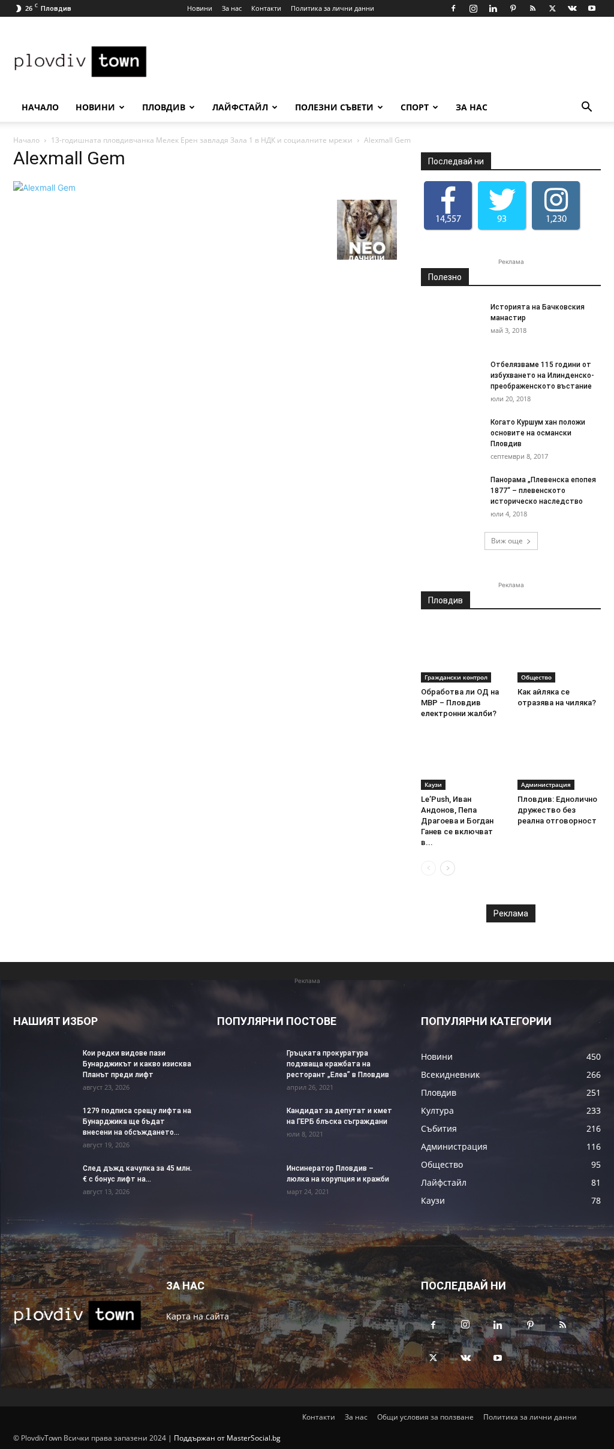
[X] (552, 8)
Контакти (266, 8)
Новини (199, 8)
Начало (40, 107)
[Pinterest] (513, 8)
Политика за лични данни (332, 8)
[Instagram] (473, 8)
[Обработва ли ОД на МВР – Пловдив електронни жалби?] (463, 654)
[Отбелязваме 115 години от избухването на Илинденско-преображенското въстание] (451, 380)
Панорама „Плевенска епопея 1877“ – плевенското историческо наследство (543, 491)
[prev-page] (428, 868)
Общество (536, 677)
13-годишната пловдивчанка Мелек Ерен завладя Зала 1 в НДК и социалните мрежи (202, 140)
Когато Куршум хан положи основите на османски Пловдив (537, 433)
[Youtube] (592, 8)
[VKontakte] (572, 8)
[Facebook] (453, 8)
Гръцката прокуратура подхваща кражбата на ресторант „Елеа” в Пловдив (338, 1064)
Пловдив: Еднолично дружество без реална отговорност (557, 810)
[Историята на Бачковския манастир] (451, 323)
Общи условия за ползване (425, 1417)
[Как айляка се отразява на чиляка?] (559, 654)
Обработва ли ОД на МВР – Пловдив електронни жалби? (460, 702)
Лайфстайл (240, 107)
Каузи (433, 784)
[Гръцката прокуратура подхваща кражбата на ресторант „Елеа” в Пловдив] (247, 1069)
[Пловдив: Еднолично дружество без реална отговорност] (559, 761)
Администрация (546, 784)
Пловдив (163, 107)
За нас (232, 8)
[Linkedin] (493, 8)
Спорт (415, 107)
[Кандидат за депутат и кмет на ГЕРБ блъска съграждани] (247, 1126)
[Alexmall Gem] (44, 187)
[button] (586, 108)
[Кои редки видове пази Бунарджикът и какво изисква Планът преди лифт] (43, 1069)
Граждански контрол (456, 677)
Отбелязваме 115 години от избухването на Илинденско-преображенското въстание (542, 375)
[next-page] (447, 868)
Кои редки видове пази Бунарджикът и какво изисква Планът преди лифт (137, 1064)
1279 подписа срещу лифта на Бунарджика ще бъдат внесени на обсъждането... (137, 1122)
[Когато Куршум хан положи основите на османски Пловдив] (451, 438)
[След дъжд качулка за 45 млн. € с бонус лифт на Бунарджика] (43, 1184)
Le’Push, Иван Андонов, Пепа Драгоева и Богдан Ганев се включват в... (457, 821)
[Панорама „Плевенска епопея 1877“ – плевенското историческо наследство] (451, 495)
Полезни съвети (334, 107)
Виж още (507, 541)
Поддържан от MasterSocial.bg (227, 1438)
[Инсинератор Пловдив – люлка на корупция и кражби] (247, 1184)
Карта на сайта (197, 1316)
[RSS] (532, 8)
